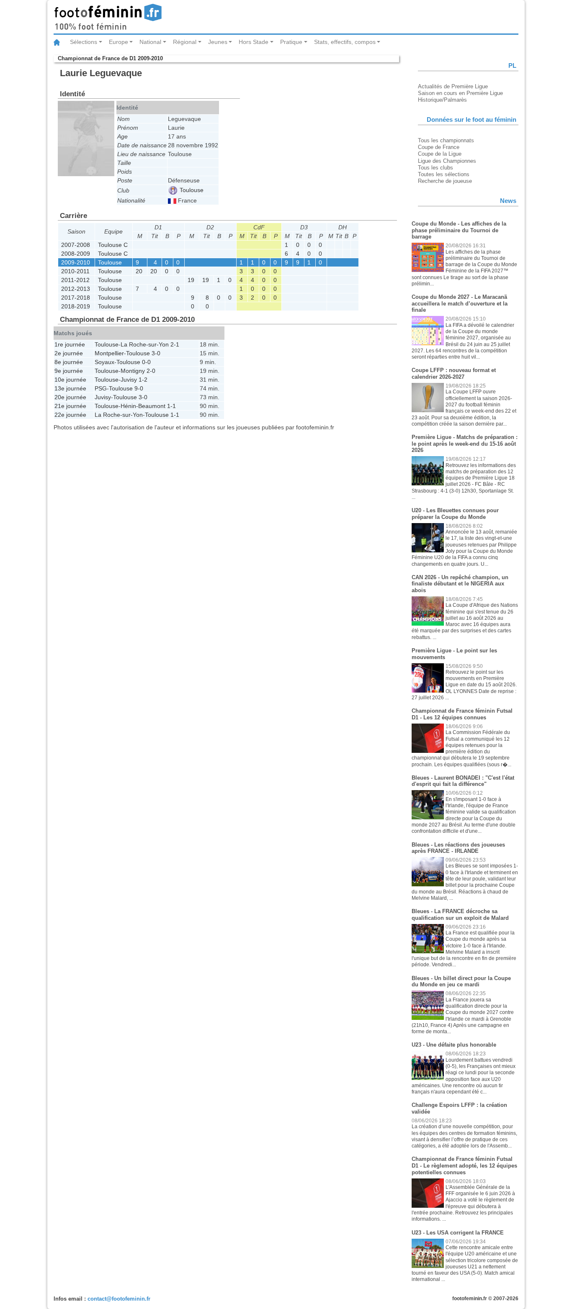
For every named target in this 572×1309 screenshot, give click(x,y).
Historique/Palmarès (442, 100)
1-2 (143, 379)
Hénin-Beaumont (143, 406)
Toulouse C (113, 244)
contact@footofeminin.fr (119, 1299)
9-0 (138, 388)
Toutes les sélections (443, 174)
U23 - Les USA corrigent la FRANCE (458, 1232)
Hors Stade (253, 41)
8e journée (68, 362)
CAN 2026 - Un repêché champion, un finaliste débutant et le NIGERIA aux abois (460, 583)
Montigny (133, 370)
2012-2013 (75, 288)
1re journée (69, 344)
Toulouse (191, 190)
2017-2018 (75, 297)
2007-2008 (75, 244)
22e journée (70, 414)
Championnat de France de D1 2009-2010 (110, 58)
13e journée (70, 388)
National (150, 41)
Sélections (83, 41)
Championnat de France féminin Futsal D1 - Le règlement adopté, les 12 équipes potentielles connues (464, 1165)
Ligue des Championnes (447, 161)
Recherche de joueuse (445, 181)
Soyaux (104, 362)
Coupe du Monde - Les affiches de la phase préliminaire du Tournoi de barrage (459, 230)
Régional (184, 41)
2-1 (174, 344)
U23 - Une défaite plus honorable (454, 1045)
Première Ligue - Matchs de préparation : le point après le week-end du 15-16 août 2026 (465, 443)
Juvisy (129, 379)
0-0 (146, 362)
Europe (118, 41)
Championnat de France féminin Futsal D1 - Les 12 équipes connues (462, 714)
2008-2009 (75, 253)
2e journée (68, 353)
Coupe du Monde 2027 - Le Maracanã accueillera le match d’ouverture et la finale (460, 303)
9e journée (68, 370)
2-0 (151, 370)
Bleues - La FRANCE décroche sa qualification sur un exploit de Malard (460, 914)
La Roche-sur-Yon (145, 344)
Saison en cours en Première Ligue (460, 93)
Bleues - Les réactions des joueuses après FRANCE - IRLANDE (458, 848)
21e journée (70, 406)
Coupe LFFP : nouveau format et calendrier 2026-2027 (454, 373)
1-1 (171, 406)
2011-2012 (75, 280)
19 (191, 280)
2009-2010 (75, 262)
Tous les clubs (435, 167)
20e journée (70, 397)
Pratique (291, 41)
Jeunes (217, 41)
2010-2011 (75, 271)
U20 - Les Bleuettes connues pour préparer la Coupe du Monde (455, 513)
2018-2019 (75, 306)
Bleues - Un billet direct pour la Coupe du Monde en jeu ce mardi (461, 981)
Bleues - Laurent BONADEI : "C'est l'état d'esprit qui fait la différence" (463, 781)
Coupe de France (438, 147)
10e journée (70, 379)
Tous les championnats (446, 140)
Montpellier (109, 353)
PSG (101, 388)
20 (139, 271)
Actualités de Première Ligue (453, 86)
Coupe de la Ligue (439, 154)
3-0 (156, 353)
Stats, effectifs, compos (345, 41)
